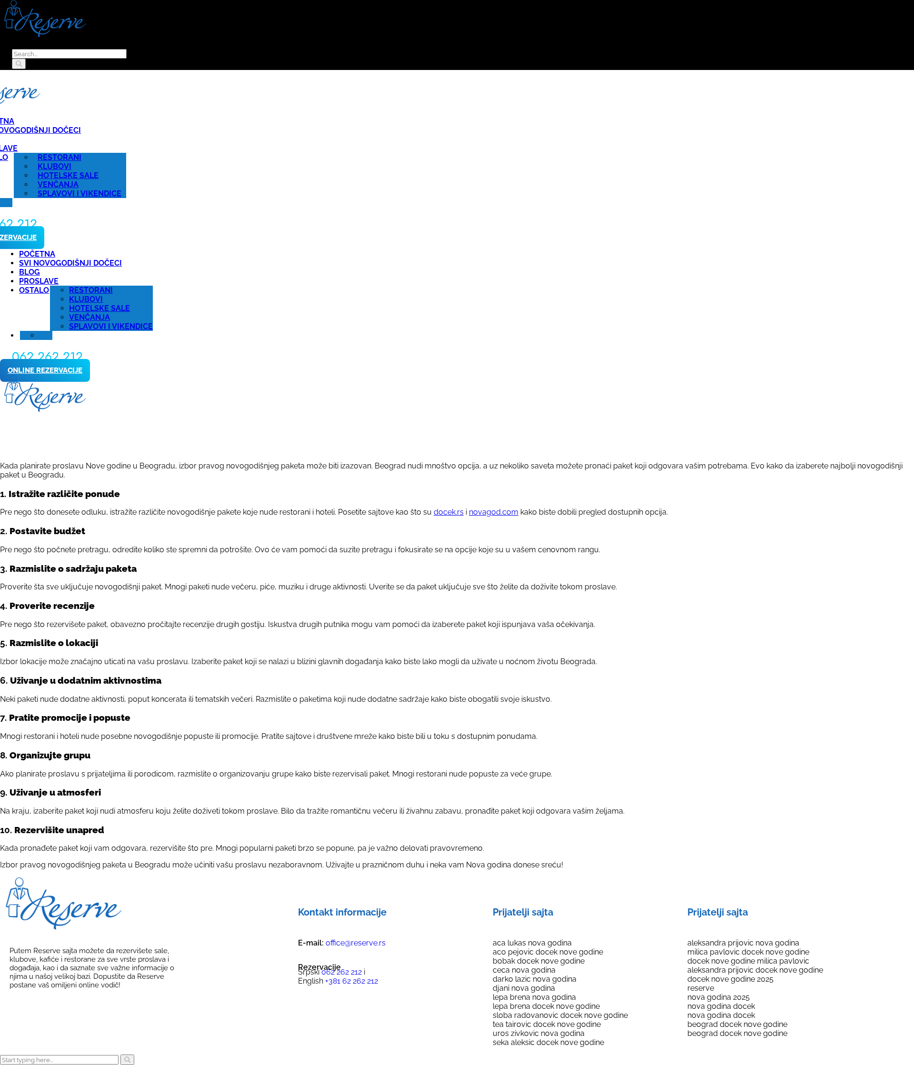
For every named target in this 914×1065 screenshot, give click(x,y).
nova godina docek (721, 1006)
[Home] (44, 409)
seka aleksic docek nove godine (548, 1042)
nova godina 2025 (718, 997)
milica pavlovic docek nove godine (748, 951)
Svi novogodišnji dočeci (70, 263)
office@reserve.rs (356, 942)
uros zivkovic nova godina (539, 1033)
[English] (7, 203)
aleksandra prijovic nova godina (743, 942)
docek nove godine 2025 (730, 979)
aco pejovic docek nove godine (548, 951)
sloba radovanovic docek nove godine (560, 1015)
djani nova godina (524, 988)
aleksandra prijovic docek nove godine (755, 970)
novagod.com (493, 512)
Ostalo (34, 290)
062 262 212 (340, 971)
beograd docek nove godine (737, 1024)
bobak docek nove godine (539, 960)
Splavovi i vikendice (79, 193)
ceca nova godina (524, 970)
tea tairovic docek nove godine (547, 1024)
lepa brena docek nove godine (546, 1006)
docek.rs (449, 512)
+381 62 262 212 (350, 980)
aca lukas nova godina (532, 942)
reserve (700, 988)
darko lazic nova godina (534, 979)
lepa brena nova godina (534, 997)
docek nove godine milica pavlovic (748, 960)
